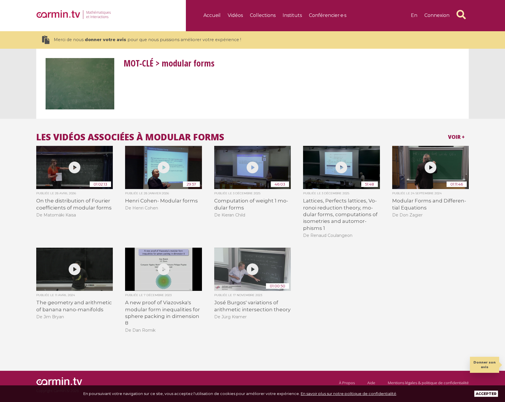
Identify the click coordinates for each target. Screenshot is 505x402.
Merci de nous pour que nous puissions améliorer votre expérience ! (147, 39)
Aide (371, 382)
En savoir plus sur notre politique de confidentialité (348, 393)
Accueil (212, 15)
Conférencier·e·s (327, 15)
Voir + (456, 137)
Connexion (436, 15)
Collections (263, 15)
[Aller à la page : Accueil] (58, 14)
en (414, 15)
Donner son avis (484, 364)
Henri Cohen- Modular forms (161, 201)
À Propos (347, 382)
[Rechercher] (461, 14)
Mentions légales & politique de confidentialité (428, 382)
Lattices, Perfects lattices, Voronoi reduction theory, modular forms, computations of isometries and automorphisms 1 (340, 214)
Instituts (292, 15)
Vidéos (235, 15)
